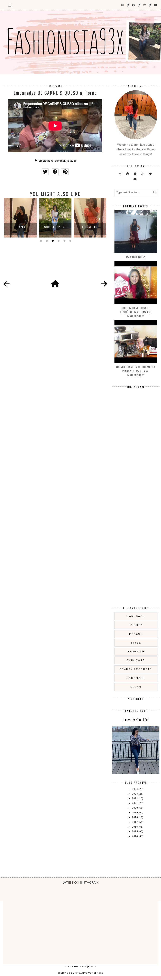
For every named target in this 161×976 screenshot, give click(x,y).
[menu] (9, 5)
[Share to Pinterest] (65, 171)
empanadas (46, 160)
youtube (72, 160)
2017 (135, 822)
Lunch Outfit (136, 719)
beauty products (136, 669)
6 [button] (70, 241)
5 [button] (64, 241)
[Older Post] (104, 284)
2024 (135, 789)
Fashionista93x (75, 966)
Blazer (20, 226)
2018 (135, 817)
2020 (135, 808)
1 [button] (40, 241)
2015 (135, 831)
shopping (136, 651)
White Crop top (55, 226)
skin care (136, 660)
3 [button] (52, 241)
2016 (135, 826)
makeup (136, 634)
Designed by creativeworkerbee (80, 973)
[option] (20, 217)
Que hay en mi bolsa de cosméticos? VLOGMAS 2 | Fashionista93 (136, 312)
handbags (136, 616)
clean (135, 687)
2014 (135, 836)
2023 (135, 793)
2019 (135, 812)
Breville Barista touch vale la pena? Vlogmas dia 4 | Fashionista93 (135, 371)
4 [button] (58, 241)
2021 (135, 803)
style (136, 642)
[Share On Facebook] (55, 171)
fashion (136, 625)
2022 (135, 798)
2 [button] (46, 241)
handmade (136, 678)
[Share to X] (45, 171)
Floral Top (90, 226)
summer (60, 160)
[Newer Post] (7, 284)
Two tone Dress (136, 257)
